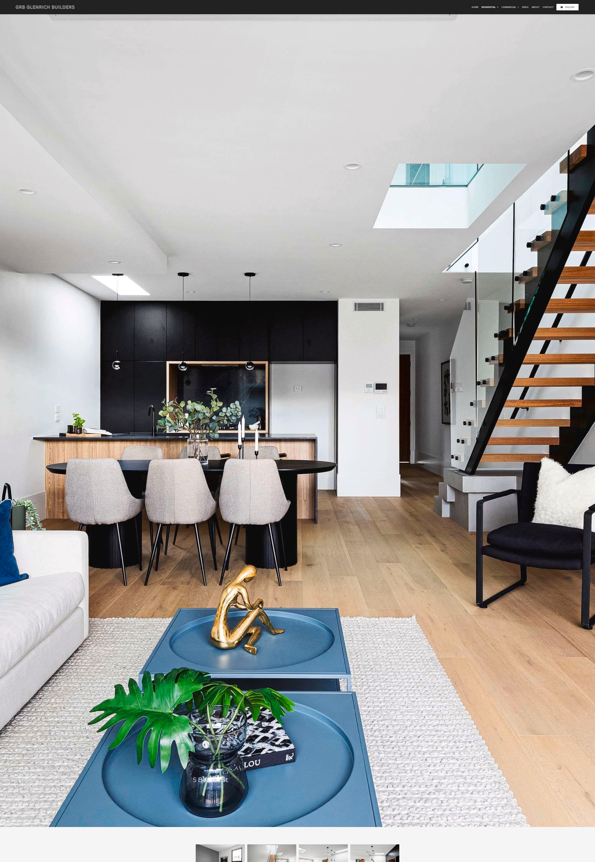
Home (475, 7)
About (536, 7)
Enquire (569, 7)
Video (525, 7)
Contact (548, 7)
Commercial (508, 7)
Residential (489, 7)
